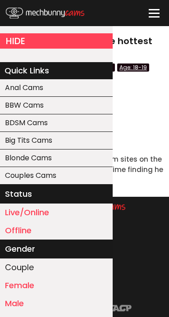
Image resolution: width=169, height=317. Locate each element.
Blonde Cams (28, 158)
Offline (18, 230)
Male (14, 303)
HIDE (15, 41)
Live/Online (27, 212)
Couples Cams (30, 175)
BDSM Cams (26, 123)
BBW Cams (24, 105)
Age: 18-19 (133, 67)
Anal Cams (24, 87)
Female (19, 285)
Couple (19, 267)
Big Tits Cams (28, 140)
